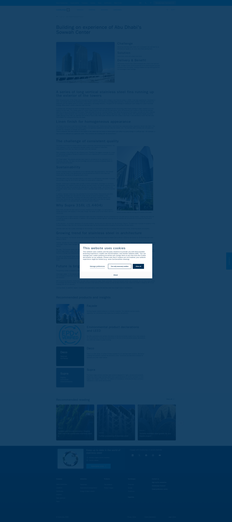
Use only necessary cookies (120, 266)
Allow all (138, 266)
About (115, 275)
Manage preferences (97, 266)
